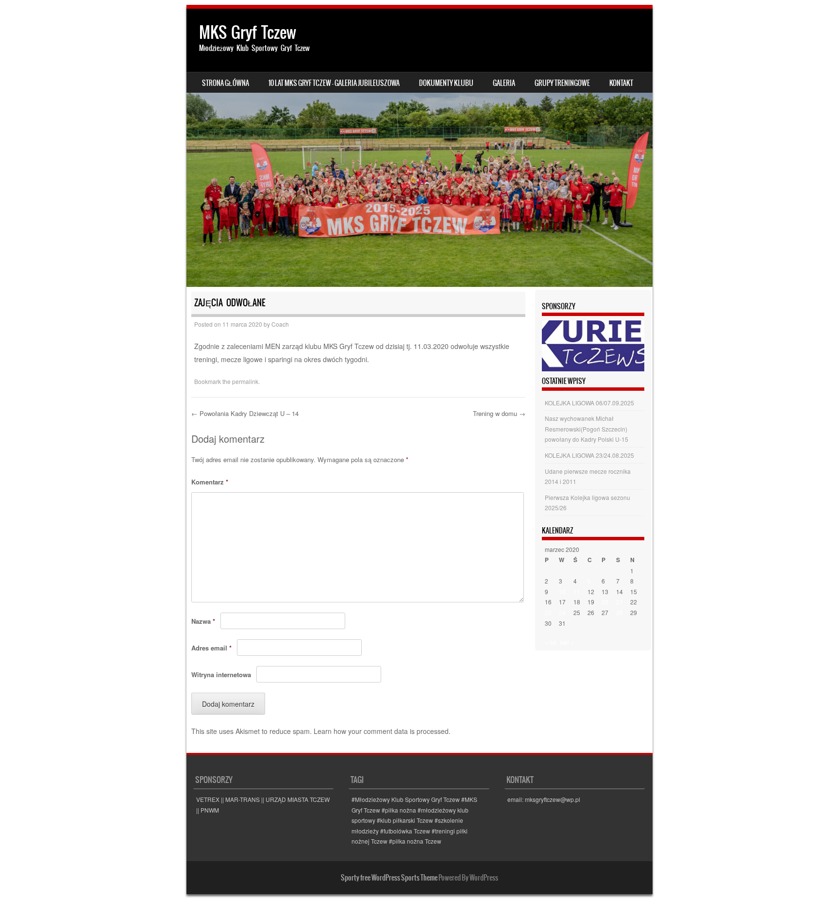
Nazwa (203, 621)
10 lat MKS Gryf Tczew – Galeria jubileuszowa (334, 83)
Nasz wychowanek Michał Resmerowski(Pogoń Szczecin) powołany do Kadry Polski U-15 (586, 428)
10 (562, 591)
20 (605, 602)
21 (619, 602)
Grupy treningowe (562, 83)
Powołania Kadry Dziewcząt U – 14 (245, 413)
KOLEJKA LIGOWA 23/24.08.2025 (589, 455)
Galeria (504, 83)
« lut (550, 642)
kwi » (567, 642)
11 (576, 591)
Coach (280, 324)
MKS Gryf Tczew (247, 32)
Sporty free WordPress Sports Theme (389, 877)
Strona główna (225, 83)
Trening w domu (499, 413)
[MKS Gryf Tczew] (419, 148)
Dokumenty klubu (446, 83)
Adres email (211, 647)
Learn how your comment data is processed (381, 731)
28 (619, 612)
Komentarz (209, 481)
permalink (245, 381)
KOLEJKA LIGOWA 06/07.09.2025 (589, 403)
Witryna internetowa (221, 674)
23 (548, 612)
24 (562, 612)
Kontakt (621, 83)
